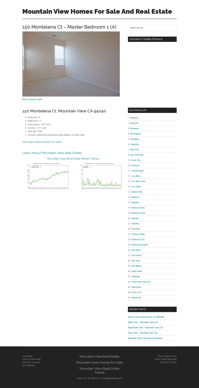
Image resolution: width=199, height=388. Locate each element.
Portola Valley (138, 234)
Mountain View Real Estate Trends (99, 370)
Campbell (134, 139)
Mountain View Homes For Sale (41, 142)
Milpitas (135, 202)
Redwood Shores (139, 244)
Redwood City (138, 239)
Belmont (134, 123)
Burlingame (135, 133)
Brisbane (134, 128)
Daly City (134, 149)
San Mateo (136, 266)
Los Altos (136, 176)
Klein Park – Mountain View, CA (142, 333)
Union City (136, 292)
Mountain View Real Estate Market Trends (73, 158)
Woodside (136, 297)
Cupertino (134, 144)
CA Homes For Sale (168, 362)
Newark (135, 218)
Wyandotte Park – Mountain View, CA (145, 327)
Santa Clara (136, 271)
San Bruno (136, 250)
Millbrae (135, 197)
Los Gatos (136, 186)
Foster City (135, 160)
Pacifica (135, 223)
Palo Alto (135, 229)
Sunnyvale (136, 287)
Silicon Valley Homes (167, 356)
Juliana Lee (81, 378)
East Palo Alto (137, 155)
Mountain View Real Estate (99, 356)
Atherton (134, 118)
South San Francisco (141, 281)
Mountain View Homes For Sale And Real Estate (97, 11)
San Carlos (136, 255)
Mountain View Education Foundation (145, 338)
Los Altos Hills (138, 181)
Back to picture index (32, 99)
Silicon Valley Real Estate (166, 359)
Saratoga (135, 276)
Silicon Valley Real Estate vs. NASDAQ (146, 317)
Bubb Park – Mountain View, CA (143, 322)
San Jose (135, 260)
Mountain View (138, 213)
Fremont (135, 165)
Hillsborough (137, 170)
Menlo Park (136, 192)
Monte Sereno (138, 207)
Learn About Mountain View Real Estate (51, 153)
